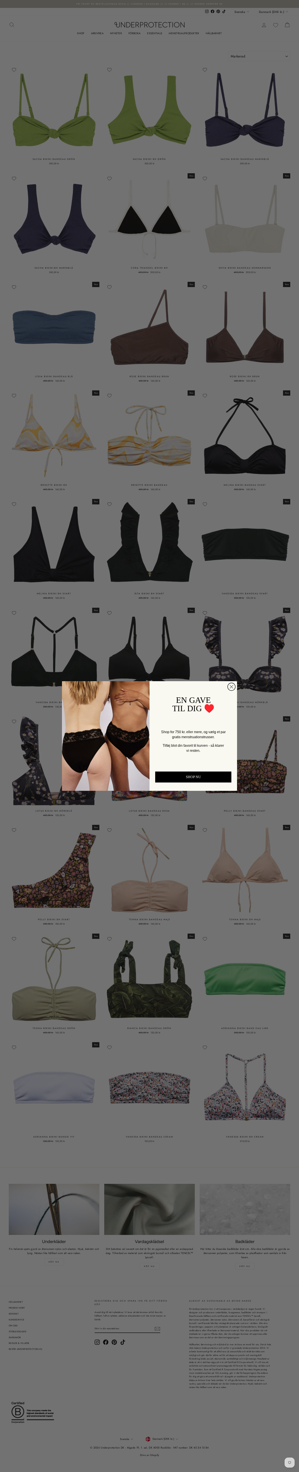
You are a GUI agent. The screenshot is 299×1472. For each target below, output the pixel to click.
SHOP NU (193, 777)
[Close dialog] (231, 687)
